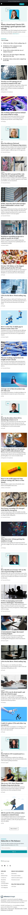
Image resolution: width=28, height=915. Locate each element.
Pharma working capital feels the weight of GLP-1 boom (12, 359)
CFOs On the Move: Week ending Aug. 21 (14, 43)
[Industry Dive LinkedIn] (2, 865)
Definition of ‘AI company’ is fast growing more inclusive (12, 46)
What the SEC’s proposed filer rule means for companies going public (12, 175)
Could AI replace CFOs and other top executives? (13, 724)
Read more (16, 33)
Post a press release (15, 875)
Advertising (13, 873)
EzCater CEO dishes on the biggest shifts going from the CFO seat (12, 267)
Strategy (4, 121)
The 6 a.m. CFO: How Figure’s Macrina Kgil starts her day (14, 55)
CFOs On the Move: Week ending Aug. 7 (13, 662)
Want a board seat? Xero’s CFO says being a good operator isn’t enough (13, 26)
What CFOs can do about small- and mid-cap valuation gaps (13, 693)
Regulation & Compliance (7, 91)
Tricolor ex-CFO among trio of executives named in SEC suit (11, 82)
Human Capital (5, 245)
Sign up (21, 4)
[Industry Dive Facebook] (4, 865)
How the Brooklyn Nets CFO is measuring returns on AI (11, 419)
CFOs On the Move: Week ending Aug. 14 (13, 296)
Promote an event (15, 879)
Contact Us (3, 877)
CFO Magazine (4, 887)
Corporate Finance (6, 152)
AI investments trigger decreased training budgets (12, 633)
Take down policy (19, 908)
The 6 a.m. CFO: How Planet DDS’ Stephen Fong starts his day (12, 784)
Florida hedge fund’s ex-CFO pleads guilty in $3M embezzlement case (13, 450)
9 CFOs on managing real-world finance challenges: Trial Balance (12, 602)
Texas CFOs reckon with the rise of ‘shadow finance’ (13, 51)
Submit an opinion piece (16, 877)
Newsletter (3, 879)
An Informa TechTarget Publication (14, 1)
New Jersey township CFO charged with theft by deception (12, 509)
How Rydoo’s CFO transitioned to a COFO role (12, 755)
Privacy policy (4, 908)
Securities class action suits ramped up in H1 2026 (14, 59)
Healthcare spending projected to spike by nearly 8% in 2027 (12, 237)
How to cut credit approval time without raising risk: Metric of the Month (12, 480)
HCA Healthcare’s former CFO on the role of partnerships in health (13, 571)
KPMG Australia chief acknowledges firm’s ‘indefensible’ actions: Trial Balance (13, 205)
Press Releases (4, 885)
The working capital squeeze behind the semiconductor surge (13, 113)
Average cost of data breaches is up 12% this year (13, 390)
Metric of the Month (6, 487)
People (3, 274)
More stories (13, 828)
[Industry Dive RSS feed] (10, 865)
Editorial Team (4, 875)
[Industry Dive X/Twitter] (7, 865)
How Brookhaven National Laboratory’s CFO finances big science (14, 144)
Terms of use (11, 908)
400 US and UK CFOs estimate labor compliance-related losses (13, 814)
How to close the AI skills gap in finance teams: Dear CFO (12, 328)
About (2, 873)
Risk (3, 396)
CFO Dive (13, 886)
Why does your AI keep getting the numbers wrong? (13, 540)
